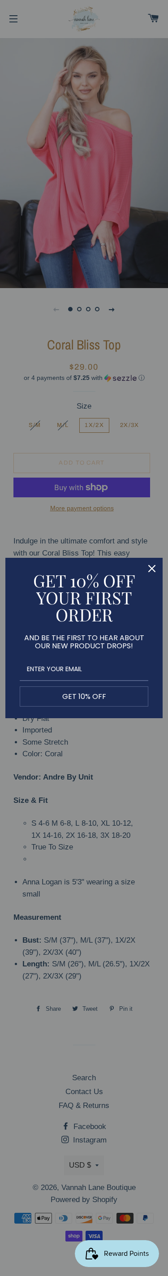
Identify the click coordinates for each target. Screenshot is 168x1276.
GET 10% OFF (84, 696)
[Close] (152, 568)
